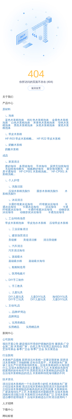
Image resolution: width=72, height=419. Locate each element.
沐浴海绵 (47, 206)
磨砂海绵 (9, 166)
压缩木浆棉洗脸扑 (16, 191)
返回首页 (36, 88)
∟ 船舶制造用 (14, 267)
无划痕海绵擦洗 (13, 168)
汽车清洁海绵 (14, 250)
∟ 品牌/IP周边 (14, 311)
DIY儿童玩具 (13, 296)
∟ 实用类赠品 (14, 322)
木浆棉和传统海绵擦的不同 (49, 373)
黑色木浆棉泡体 (22, 125)
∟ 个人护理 (11, 180)
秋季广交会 (37, 349)
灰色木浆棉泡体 (44, 125)
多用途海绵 (25, 166)
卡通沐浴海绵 (28, 206)
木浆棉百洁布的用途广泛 (39, 394)
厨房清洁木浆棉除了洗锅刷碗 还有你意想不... (35, 361)
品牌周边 (11, 316)
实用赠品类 (29, 327)
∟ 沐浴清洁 (13, 199)
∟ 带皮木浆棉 (12, 134)
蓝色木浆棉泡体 (13, 120)
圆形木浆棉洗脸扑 (44, 191)
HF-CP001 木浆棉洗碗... (32, 171)
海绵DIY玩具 (57, 296)
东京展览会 (51, 349)
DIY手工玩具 (13, 299)
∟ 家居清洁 (11, 161)
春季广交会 (23, 349)
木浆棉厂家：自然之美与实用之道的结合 (38, 346)
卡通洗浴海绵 (53, 212)
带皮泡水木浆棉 (35, 223)
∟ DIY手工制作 (13, 279)
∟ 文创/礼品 (11, 305)
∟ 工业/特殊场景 (14, 218)
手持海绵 (40, 166)
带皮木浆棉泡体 (13, 223)
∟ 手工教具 (13, 286)
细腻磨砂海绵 (34, 168)
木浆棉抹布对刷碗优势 (40, 391)
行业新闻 (8, 355)
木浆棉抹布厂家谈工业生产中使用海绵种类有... (35, 364)
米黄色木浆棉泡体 (43, 122)
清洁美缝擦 (47, 239)
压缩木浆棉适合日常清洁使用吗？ (47, 397)
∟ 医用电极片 (14, 273)
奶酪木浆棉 (11, 149)
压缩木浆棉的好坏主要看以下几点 (29, 367)
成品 (5, 155)
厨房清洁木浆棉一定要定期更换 (40, 359)
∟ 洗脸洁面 (13, 186)
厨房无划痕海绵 (58, 166)
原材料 (7, 109)
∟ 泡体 (8, 115)
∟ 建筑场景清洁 (15, 235)
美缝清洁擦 (27, 239)
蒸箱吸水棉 (12, 261)
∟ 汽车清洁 (13, 246)
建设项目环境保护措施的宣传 (36, 343)
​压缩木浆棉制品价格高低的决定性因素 (30, 389)
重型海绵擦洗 (53, 168)
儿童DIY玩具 (35, 296)
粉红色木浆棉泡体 (37, 120)
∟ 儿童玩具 (13, 292)
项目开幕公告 (11, 343)
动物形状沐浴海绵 (27, 212)
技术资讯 (8, 379)
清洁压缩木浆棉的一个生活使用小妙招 (25, 383)
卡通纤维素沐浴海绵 (18, 204)
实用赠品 (11, 327)
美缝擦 (10, 239)
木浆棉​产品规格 (12, 359)
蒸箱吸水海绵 (34, 261)
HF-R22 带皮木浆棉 (47, 138)
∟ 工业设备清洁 (15, 229)
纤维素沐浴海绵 (45, 204)
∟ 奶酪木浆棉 (12, 144)
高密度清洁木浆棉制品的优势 (47, 370)
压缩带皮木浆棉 (57, 223)
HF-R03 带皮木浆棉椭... (18, 138)
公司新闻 (8, 339)
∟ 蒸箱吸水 (13, 256)
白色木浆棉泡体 (19, 122)
